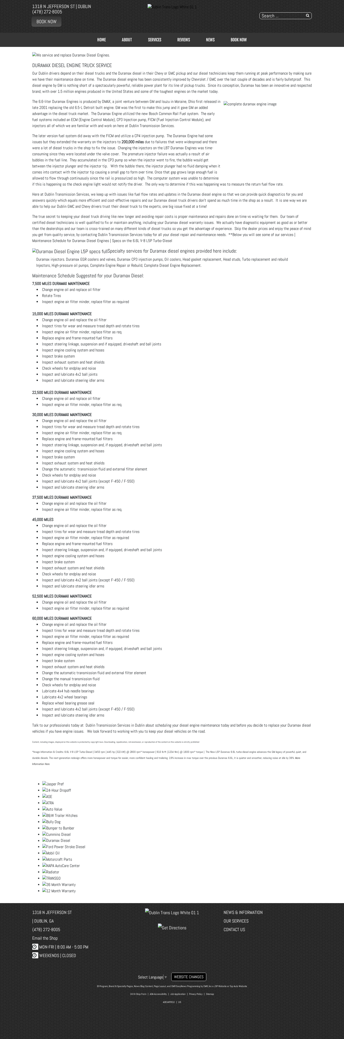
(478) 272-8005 (47, 12)
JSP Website (220, 986)
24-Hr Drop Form (138, 994)
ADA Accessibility (158, 994)
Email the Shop (45, 938)
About (127, 39)
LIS (179, 1002)
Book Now (46, 21)
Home (101, 39)
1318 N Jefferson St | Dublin (61, 6)
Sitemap (210, 994)
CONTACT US (234, 929)
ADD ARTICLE (169, 1002)
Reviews (183, 39)
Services (154, 39)
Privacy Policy (195, 994)
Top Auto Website (238, 986)
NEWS (210, 39)
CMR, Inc (207, 986)
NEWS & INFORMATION (243, 912)
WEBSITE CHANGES (188, 976)
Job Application (178, 994)
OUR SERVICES (236, 921)
